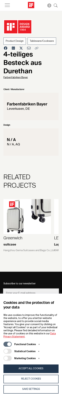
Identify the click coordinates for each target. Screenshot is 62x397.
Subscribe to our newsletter (19, 283)
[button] (47, 5)
